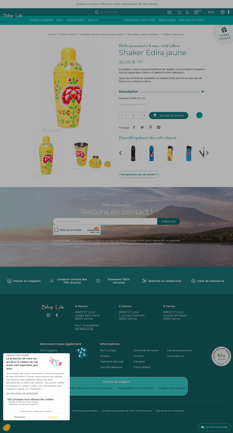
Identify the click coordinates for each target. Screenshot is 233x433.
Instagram (158, 127)
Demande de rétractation (170, 410)
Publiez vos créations (171, 388)
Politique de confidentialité (149, 243)
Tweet (142, 127)
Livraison (105, 356)
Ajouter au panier (168, 115)
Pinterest (150, 127)
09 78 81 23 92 (84, 328)
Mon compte (108, 350)
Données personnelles (84, 410)
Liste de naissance (111, 367)
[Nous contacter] (169, 12)
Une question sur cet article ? (139, 174)
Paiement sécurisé (111, 361)
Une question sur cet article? (135, 388)
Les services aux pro (179, 350)
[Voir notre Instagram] (222, 13)
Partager (134, 127)
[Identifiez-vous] (187, 12)
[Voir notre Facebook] (229, 13)
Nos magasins (48, 350)
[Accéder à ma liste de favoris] (179, 12)
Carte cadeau (142, 367)
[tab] (163, 91)
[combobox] (118, 12)
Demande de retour (146, 350)
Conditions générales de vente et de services (127, 410)
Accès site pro (175, 356)
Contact (139, 356)
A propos (139, 361)
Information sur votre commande (91, 388)
